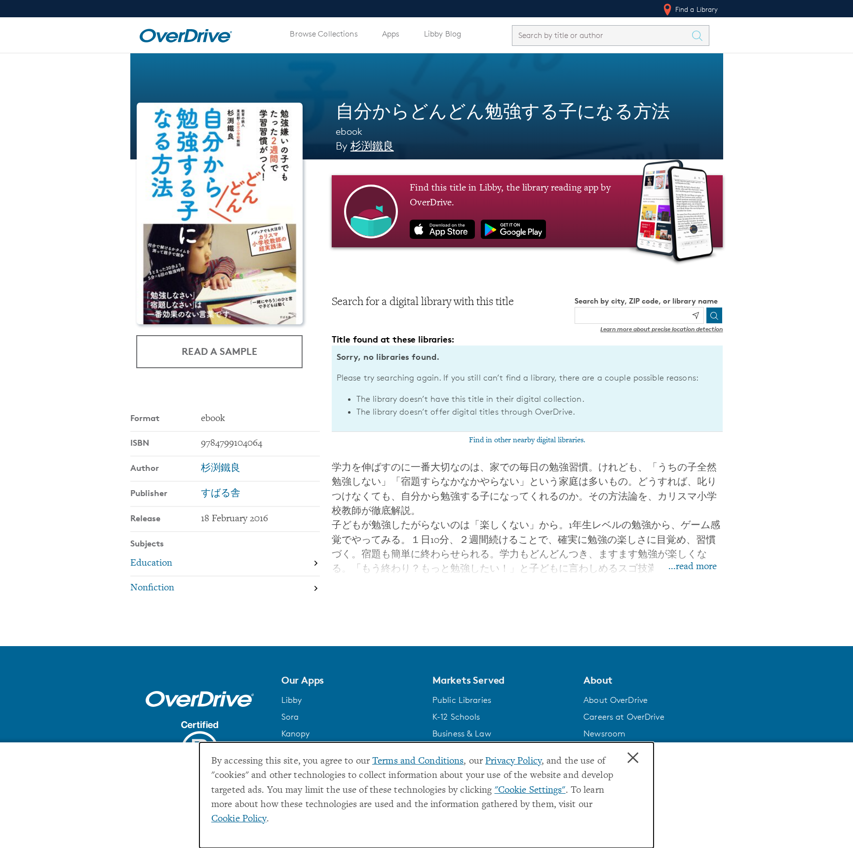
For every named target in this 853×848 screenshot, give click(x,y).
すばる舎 (220, 494)
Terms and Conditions (418, 761)
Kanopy (295, 733)
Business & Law (461, 733)
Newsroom (604, 733)
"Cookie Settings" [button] (530, 790)
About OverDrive (615, 700)
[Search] (714, 315)
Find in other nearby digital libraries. (527, 440)
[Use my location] (695, 315)
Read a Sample (219, 351)
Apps (391, 34)
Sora (290, 717)
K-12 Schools (456, 717)
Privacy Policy (513, 761)
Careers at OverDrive (623, 717)
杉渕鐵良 (372, 146)
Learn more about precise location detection (661, 329)
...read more (692, 567)
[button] (351, 680)
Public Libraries (461, 700)
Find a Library (695, 9)
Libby (291, 700)
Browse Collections (323, 34)
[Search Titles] (700, 35)
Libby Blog (442, 34)
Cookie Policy (239, 819)
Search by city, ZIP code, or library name (646, 301)
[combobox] (601, 35)
